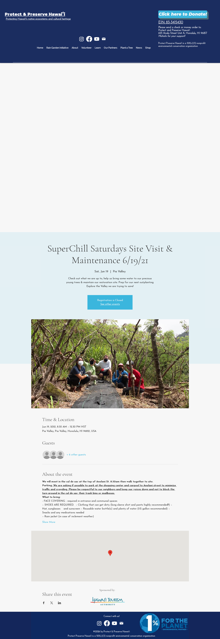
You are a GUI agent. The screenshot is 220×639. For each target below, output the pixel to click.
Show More (48, 522)
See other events (110, 304)
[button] (97, 47)
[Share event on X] (51, 603)
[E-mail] (104, 39)
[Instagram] (82, 39)
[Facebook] (89, 39)
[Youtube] (97, 39)
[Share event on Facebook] (43, 603)
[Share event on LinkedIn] (59, 603)
